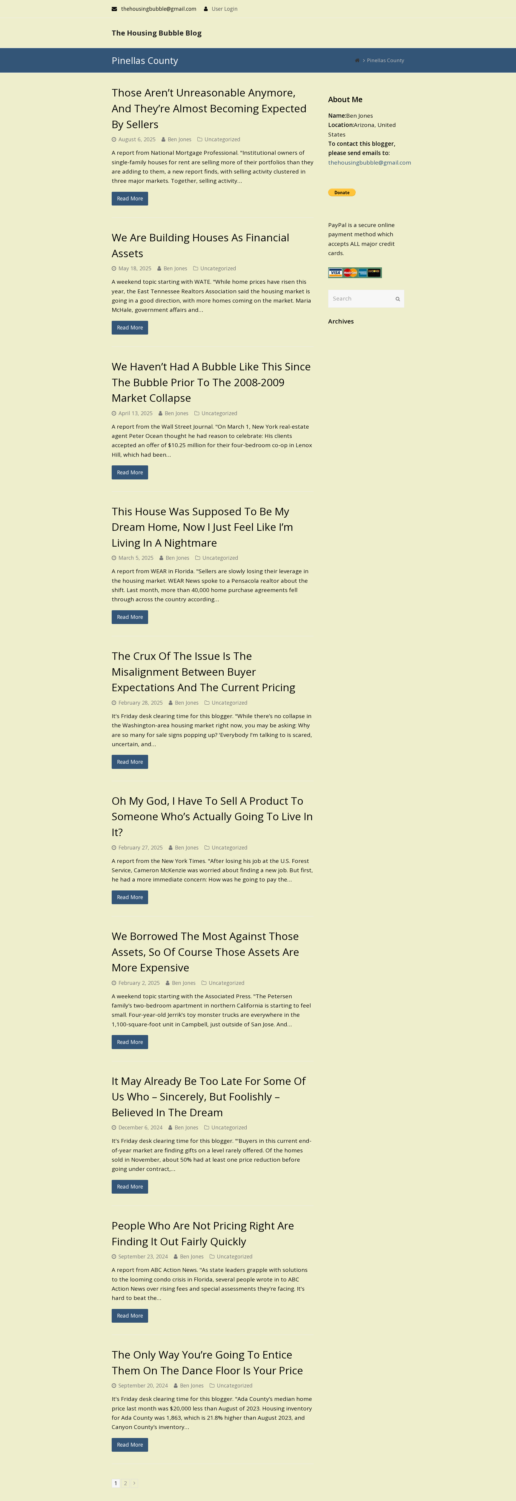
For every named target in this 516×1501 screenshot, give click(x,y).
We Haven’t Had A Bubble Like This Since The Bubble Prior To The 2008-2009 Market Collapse (211, 382)
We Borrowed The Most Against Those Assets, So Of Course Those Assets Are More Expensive (205, 951)
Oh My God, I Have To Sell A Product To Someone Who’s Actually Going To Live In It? (212, 816)
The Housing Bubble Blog (157, 33)
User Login (225, 8)
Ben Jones (179, 139)
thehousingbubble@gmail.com (369, 162)
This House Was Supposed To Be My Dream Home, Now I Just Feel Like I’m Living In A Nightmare (202, 527)
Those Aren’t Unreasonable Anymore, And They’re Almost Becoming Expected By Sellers (209, 108)
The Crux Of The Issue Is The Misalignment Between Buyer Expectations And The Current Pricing (203, 671)
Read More (130, 198)
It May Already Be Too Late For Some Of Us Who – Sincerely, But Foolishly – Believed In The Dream (209, 1096)
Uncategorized (222, 139)
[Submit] (398, 299)
